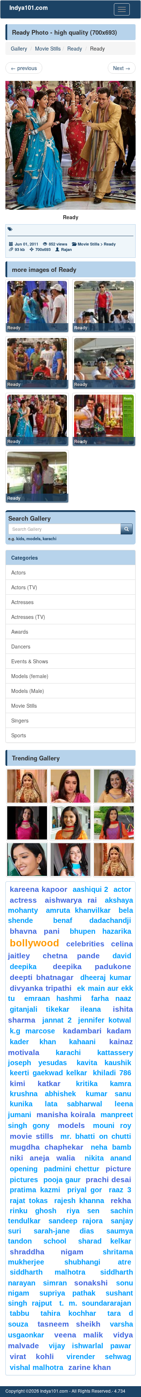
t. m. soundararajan (95, 1303)
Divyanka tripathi (41, 988)
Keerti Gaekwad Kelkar (48, 1073)
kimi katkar (35, 1083)
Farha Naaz (111, 998)
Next (121, 67)
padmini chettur (71, 1169)
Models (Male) (27, 690)
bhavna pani (35, 931)
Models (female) (29, 676)
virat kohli (32, 1356)
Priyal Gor (84, 1190)
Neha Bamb (111, 1147)
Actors (18, 572)
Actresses (22, 602)
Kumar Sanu (108, 1094)
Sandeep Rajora (75, 1221)
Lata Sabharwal (73, 1104)
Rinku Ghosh (33, 1211)
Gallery (19, 48)
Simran (55, 1283)
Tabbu (19, 1313)
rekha (121, 1200)
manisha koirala (66, 1114)
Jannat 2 (57, 1020)
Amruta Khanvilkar (78, 910)
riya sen (87, 1211)
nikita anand (108, 1158)
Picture (118, 1168)
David (121, 956)
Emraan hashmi (53, 998)
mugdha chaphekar (46, 1147)
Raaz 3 (120, 1190)
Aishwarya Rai (71, 900)
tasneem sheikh (69, 1324)
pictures (24, 1180)
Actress (23, 900)
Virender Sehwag (99, 1357)
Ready (74, 48)
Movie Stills (48, 48)
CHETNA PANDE (71, 955)
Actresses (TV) (28, 616)
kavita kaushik (104, 1063)
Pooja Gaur (62, 1180)
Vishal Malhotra (36, 1367)
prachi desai (108, 1179)
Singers (20, 720)
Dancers (20, 646)
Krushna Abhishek (43, 1094)
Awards (19, 631)
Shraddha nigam (47, 1252)
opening (24, 1169)
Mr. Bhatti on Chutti (95, 1136)
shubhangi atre (97, 1262)
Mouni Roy (112, 1125)
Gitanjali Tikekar (39, 1009)
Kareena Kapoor (38, 889)
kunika (21, 1104)
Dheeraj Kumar (105, 977)
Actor (122, 889)
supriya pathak (67, 1293)
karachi (49, 538)
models (33, 538)
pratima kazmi (35, 1190)
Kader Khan (33, 1042)
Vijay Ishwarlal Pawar (90, 1346)
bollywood (34, 943)
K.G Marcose (32, 1031)
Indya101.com (28, 7)
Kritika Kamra (103, 1084)
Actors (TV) (24, 587)
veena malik (78, 1335)
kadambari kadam (97, 1031)
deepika (23, 967)
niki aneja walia (42, 1158)
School (55, 1241)
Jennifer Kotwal (104, 1020)
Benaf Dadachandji (92, 920)
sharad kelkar (104, 1241)
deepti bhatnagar (41, 977)
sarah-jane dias (64, 1231)
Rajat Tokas (29, 1201)
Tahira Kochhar (68, 1313)
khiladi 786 (112, 1073)
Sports (18, 735)
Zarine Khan (89, 1367)
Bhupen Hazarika (100, 931)
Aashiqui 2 (90, 889)
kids (20, 538)
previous (24, 67)
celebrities (85, 944)
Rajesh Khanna (79, 1201)
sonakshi (93, 1283)
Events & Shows (29, 661)
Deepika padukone (92, 966)
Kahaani (82, 1042)
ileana (94, 1009)
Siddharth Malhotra (47, 1272)
